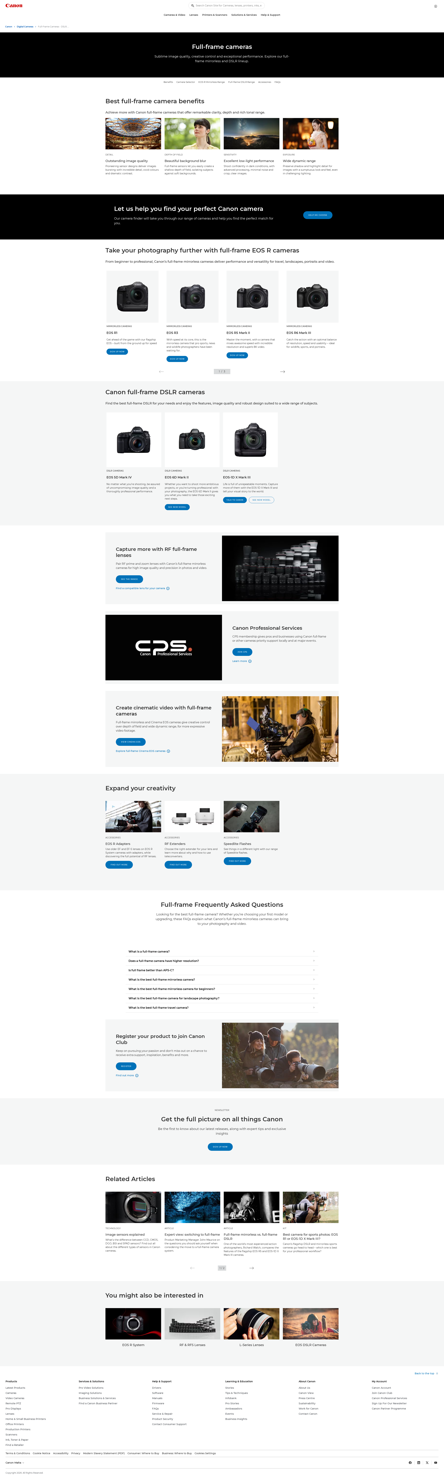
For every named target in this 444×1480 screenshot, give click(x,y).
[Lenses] (199, 15)
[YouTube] (435, 1462)
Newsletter (222, 1110)
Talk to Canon (235, 500)
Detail (109, 154)
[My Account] (435, 6)
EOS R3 (172, 333)
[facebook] (410, 1462)
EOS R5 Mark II (238, 333)
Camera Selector (185, 82)
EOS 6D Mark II (177, 477)
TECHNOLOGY (113, 1228)
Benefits (168, 82)
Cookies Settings (205, 1453)
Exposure (289, 154)
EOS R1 (111, 333)
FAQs (277, 82)
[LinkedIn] (418, 1462)
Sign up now (117, 352)
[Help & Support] (281, 15)
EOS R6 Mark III (299, 333)
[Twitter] (427, 1462)
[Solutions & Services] (258, 15)
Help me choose (317, 215)
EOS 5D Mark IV (119, 477)
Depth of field (174, 154)
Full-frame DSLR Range (241, 82)
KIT (284, 1228)
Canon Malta (14, 1462)
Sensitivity (230, 154)
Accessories (264, 82)
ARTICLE (169, 1228)
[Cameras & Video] (186, 15)
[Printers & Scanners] (228, 15)
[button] (161, 371)
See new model (177, 507)
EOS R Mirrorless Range (211, 82)
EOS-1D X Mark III (237, 477)
